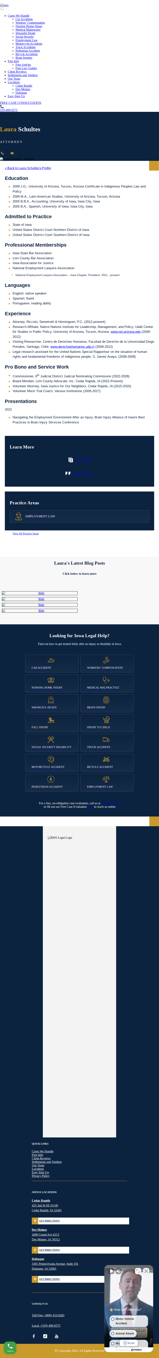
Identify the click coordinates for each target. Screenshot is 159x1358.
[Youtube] (57, 1337)
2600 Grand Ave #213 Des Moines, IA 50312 (46, 1234)
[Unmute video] (111, 1271)
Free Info (13, 61)
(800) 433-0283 (48, 1315)
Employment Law (27, 40)
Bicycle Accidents (27, 54)
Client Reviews (17, 71)
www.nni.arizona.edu (126, 332)
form (90, 806)
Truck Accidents (25, 47)
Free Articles (23, 64)
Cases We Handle (18, 15)
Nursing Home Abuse (29, 26)
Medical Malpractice (28, 29)
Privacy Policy (41, 1176)
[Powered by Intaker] (136, 1350)
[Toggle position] (138, 1271)
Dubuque (21, 92)
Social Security (25, 36)
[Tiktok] (45, 1337)
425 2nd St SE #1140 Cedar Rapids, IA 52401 (47, 1205)
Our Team (14, 78)
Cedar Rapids (24, 85)
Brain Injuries (24, 57)
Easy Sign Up (16, 96)
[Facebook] (34, 1337)
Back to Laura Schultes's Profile (28, 168)
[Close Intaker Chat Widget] (146, 1271)
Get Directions (49, 1221)
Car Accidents (24, 19)
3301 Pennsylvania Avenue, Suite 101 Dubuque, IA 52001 (55, 1263)
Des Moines (23, 89)
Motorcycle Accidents (29, 43)
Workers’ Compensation (30, 22)
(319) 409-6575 (110, 803)
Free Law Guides (26, 68)
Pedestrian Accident (28, 50)
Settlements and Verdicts (23, 75)
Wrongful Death (25, 33)
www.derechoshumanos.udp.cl (72, 347)
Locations (14, 82)
